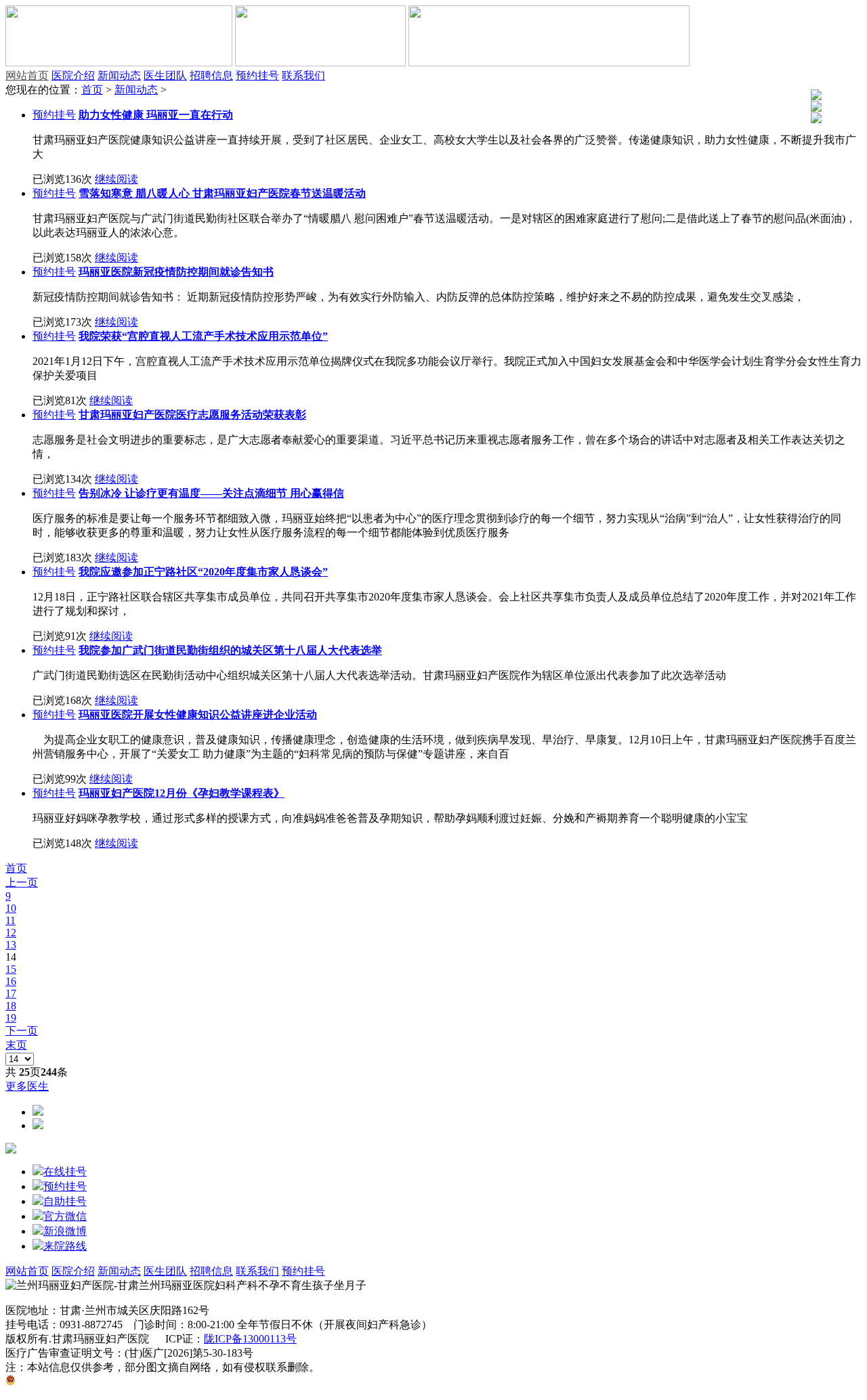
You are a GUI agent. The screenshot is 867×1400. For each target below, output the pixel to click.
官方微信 (65, 1216)
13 (10, 944)
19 (10, 1018)
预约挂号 (257, 75)
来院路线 (65, 1246)
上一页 (21, 882)
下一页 (21, 1030)
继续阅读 (116, 179)
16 (10, 981)
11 (10, 920)
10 (10, 908)
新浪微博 (65, 1231)
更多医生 (27, 1086)
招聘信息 (211, 75)
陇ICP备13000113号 (250, 1338)
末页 (16, 1045)
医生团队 (165, 75)
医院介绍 (73, 75)
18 (10, 1005)
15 (10, 969)
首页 (92, 89)
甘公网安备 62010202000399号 (87, 1381)
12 (10, 932)
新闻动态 (119, 75)
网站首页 (27, 75)
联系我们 (303, 75)
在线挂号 (65, 1171)
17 (10, 993)
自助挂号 (65, 1201)
